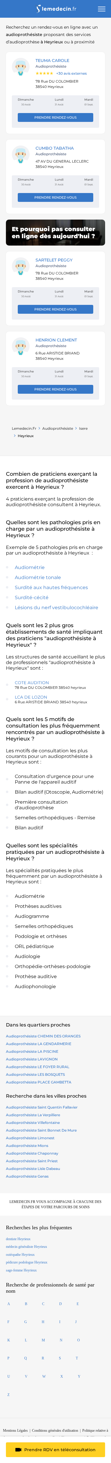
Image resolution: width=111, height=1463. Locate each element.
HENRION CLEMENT (56, 340)
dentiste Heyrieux (18, 1239)
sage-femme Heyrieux (21, 1270)
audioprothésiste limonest (30, 1138)
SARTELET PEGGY (54, 260)
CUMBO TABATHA (55, 148)
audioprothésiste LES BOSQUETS (35, 1074)
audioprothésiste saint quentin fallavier (42, 1107)
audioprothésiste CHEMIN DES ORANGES (43, 1036)
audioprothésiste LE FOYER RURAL (37, 1067)
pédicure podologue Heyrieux (26, 1262)
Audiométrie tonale (38, 577)
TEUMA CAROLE (52, 60)
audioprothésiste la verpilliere (33, 1115)
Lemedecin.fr (24, 428)
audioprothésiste (57, 428)
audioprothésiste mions (27, 1145)
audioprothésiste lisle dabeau (33, 1168)
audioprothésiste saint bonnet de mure (41, 1130)
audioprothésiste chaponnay (32, 1153)
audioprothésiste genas (27, 1176)
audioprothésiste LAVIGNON (32, 1059)
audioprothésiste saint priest (32, 1161)
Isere (83, 428)
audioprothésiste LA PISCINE (32, 1051)
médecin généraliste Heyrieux (26, 1247)
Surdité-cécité (32, 597)
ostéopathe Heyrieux (20, 1255)
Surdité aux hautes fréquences (51, 587)
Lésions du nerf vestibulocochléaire (56, 607)
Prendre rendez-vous (55, 117)
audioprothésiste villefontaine (33, 1122)
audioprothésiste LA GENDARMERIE (38, 1044)
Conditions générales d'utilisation (55, 1430)
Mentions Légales (15, 1430)
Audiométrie (30, 567)
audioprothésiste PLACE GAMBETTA (38, 1082)
